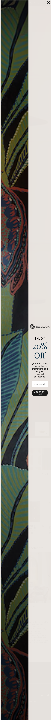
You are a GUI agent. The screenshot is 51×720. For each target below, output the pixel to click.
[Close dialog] (48, 2)
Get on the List (40, 392)
